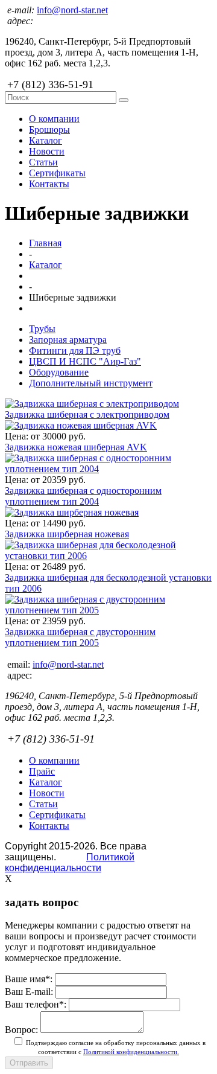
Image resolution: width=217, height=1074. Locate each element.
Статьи (43, 162)
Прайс (42, 771)
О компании (54, 118)
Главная (45, 243)
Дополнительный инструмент (91, 383)
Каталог (45, 140)
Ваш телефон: (35, 1004)
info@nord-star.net (72, 10)
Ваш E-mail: (29, 991)
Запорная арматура (68, 339)
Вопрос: (21, 1029)
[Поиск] (123, 100)
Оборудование (59, 372)
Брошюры (49, 129)
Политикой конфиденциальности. (131, 1051)
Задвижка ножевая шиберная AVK (76, 447)
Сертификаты (57, 173)
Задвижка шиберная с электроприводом (87, 414)
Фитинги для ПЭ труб (75, 350)
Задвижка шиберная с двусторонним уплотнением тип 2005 (80, 637)
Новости (46, 151)
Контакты (49, 184)
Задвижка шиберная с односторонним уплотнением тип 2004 (83, 496)
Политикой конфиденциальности (69, 862)
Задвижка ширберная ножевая (67, 534)
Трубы (42, 329)
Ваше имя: (28, 979)
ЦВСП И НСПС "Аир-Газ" (85, 361)
